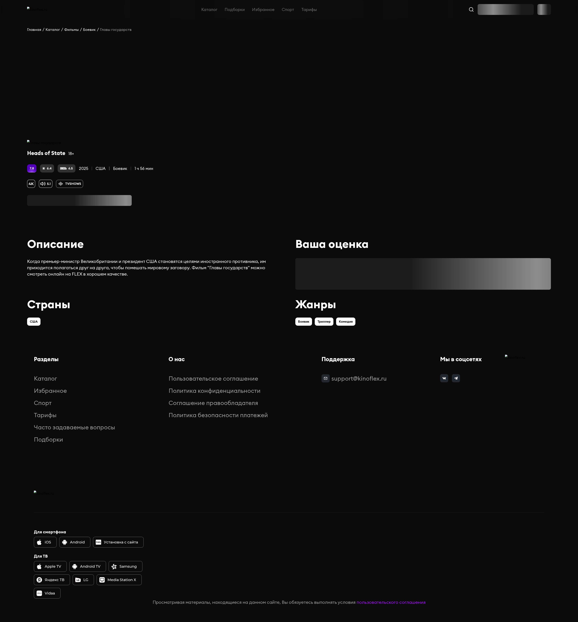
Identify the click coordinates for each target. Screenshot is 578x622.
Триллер (324, 322)
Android (77, 542)
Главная (34, 29)
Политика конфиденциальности (215, 390)
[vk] (444, 378)
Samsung (128, 566)
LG (85, 580)
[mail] (326, 378)
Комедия (346, 322)
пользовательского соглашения (391, 602)
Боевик (89, 29)
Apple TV (53, 566)
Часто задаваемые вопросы (74, 427)
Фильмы (71, 29)
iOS (48, 542)
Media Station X (121, 580)
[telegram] (456, 378)
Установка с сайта (121, 542)
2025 (83, 168)
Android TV (90, 566)
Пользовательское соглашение (213, 378)
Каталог (209, 9)
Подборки (235, 9)
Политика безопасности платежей (218, 415)
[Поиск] (471, 9)
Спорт (288, 9)
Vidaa (50, 593)
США (101, 168)
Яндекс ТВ (54, 580)
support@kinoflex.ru (359, 378)
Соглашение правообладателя (213, 402)
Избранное (263, 9)
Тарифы (309, 9)
